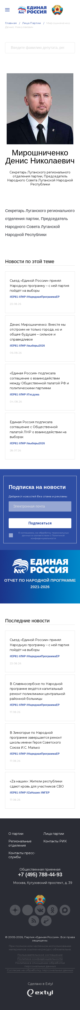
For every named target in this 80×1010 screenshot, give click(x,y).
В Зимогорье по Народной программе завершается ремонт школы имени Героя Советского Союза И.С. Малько (36, 740)
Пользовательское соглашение (40, 954)
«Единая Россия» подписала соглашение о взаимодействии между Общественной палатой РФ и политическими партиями (39, 380)
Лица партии (53, 834)
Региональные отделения (20, 843)
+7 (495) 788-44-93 (40, 874)
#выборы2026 (35, 345)
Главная (11, 23)
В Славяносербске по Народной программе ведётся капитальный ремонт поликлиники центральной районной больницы (37, 691)
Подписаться (40, 523)
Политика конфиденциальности (40, 958)
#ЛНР (22, 296)
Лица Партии (31, 23)
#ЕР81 (14, 296)
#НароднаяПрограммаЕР (43, 296)
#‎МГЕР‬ (45, 792)
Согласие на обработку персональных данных (40, 970)
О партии (15, 834)
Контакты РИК (55, 841)
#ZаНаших (33, 792)
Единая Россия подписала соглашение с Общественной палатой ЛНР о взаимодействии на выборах (38, 429)
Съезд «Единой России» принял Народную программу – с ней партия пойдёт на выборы (39, 286)
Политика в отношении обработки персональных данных (40, 964)
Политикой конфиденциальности (48, 537)
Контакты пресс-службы (21, 855)
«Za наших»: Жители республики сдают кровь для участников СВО (37, 783)
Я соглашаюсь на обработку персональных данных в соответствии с (43, 536)
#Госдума (32, 394)
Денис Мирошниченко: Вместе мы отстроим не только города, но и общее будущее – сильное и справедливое (38, 332)
